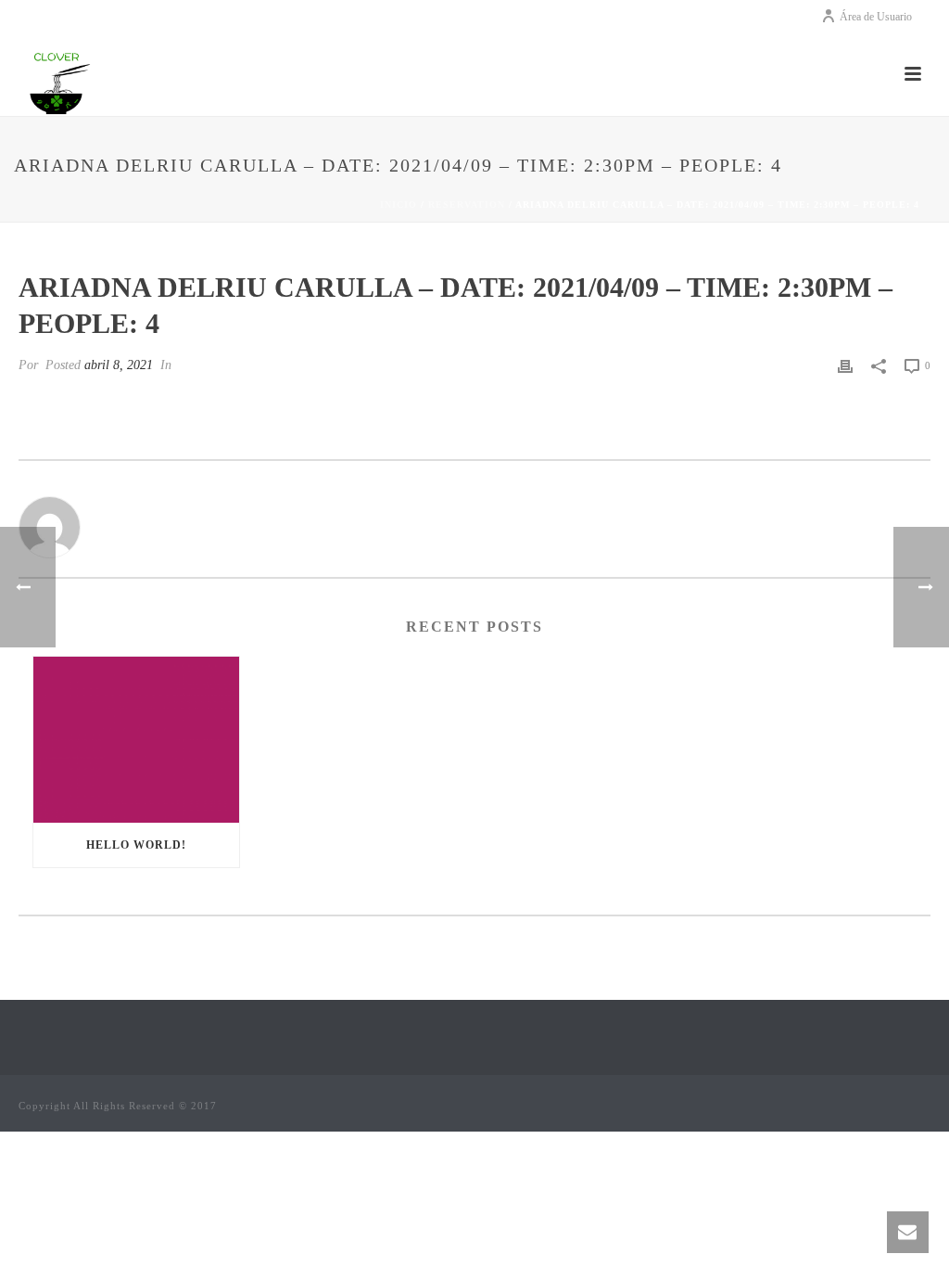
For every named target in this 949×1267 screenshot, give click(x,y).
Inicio (398, 204)
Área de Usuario (876, 16)
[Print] (845, 365)
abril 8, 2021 (118, 365)
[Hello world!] (136, 739)
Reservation (466, 204)
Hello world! (136, 844)
